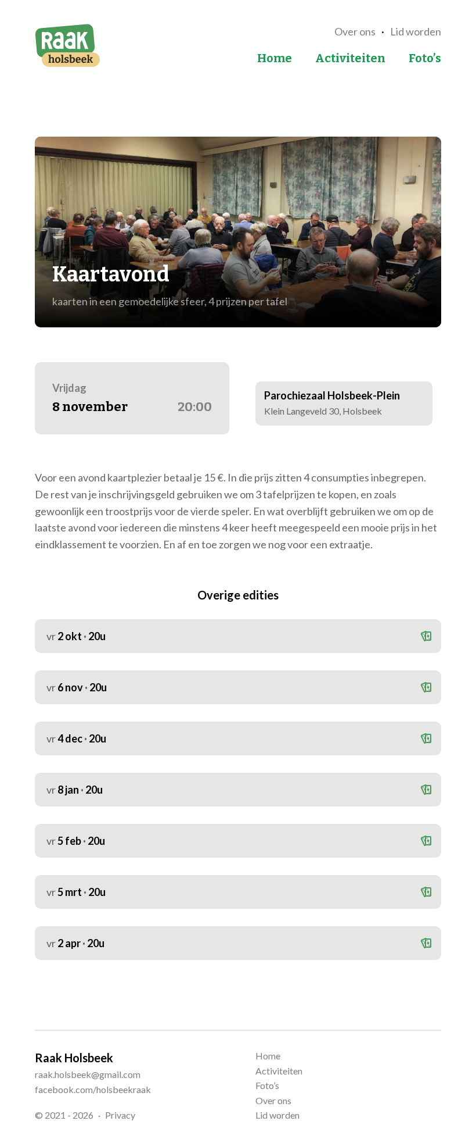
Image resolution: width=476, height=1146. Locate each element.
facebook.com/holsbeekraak (93, 1089)
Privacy (120, 1114)
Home (274, 58)
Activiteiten (350, 58)
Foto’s (425, 58)
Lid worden (415, 31)
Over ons (355, 31)
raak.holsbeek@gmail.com (87, 1074)
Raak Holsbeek (67, 45)
